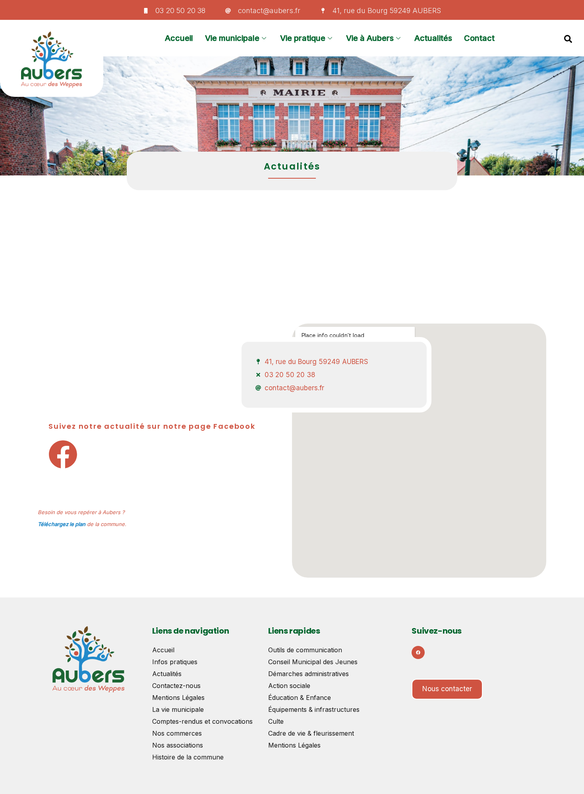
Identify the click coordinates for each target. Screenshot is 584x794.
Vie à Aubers (370, 38)
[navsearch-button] (568, 38)
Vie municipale (232, 38)
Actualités (433, 38)
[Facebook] (418, 652)
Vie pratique (302, 38)
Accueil (179, 38)
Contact (479, 38)
